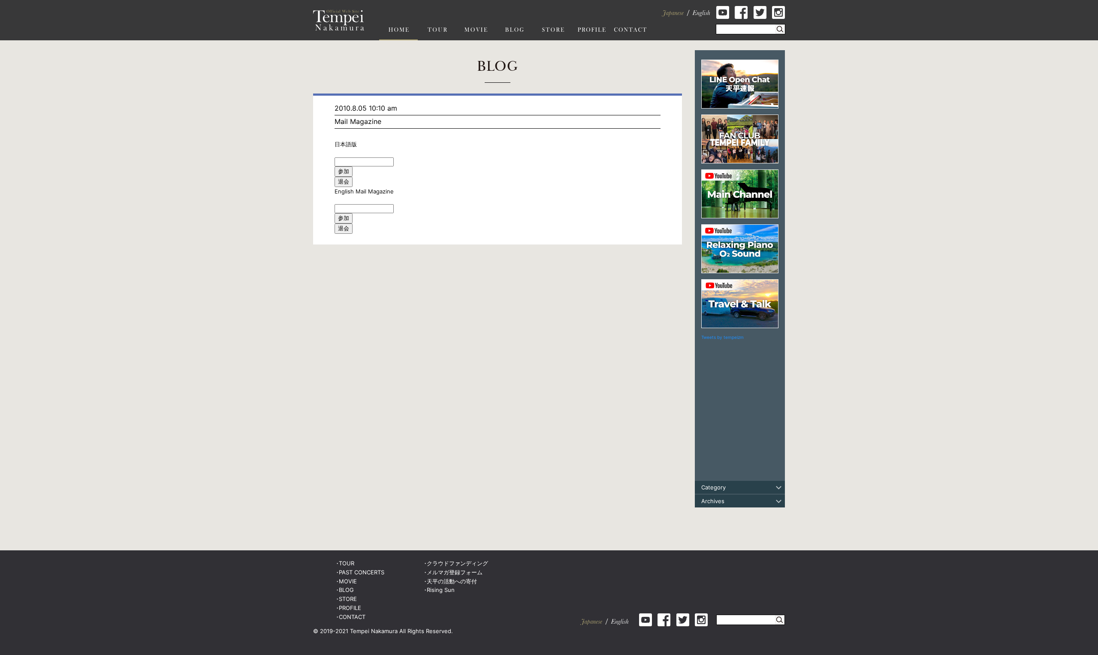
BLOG (346, 589)
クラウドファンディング (457, 563)
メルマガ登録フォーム (455, 572)
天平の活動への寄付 (452, 581)
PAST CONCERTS (361, 572)
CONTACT (352, 616)
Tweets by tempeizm (722, 337)
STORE (348, 598)
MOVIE (348, 581)
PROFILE (350, 607)
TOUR (346, 563)
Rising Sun (441, 589)
